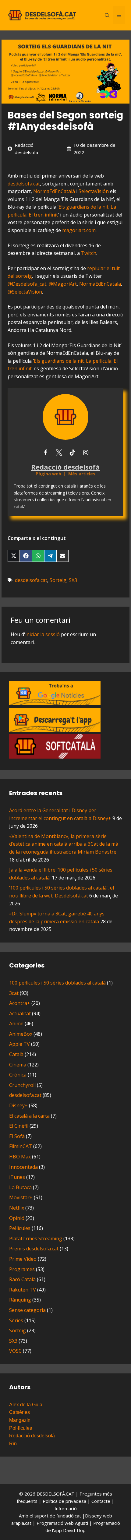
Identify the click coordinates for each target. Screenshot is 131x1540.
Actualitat (20, 1013)
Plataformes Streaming (35, 1238)
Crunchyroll (22, 1085)
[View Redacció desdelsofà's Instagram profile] (85, 452)
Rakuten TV (22, 1289)
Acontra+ (19, 1003)
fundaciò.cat (68, 1516)
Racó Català (22, 1279)
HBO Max (20, 1156)
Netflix (16, 1207)
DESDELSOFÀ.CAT (55, 1494)
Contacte (101, 1501)
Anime (16, 1023)
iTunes (17, 1177)
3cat (14, 993)
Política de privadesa (65, 1501)
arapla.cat (21, 1523)
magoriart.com (79, 230)
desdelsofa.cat (24, 183)
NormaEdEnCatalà (54, 191)
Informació (66, 1508)
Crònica (18, 1074)
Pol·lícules (20, 1428)
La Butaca (20, 1187)
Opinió (16, 1218)
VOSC (15, 1351)
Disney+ (18, 1105)
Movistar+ (21, 1197)
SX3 (73, 580)
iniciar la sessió (42, 634)
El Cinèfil (18, 1125)
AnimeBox (20, 1034)
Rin (13, 1443)
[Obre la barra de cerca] (107, 15)
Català (16, 1054)
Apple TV (19, 1044)
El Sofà (17, 1136)
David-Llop (74, 1530)
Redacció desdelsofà (32, 1435)
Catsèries (19, 1412)
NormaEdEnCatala (100, 283)
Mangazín (19, 1420)
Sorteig (58, 580)
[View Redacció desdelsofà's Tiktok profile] (72, 452)
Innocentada (23, 1167)
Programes (22, 1269)
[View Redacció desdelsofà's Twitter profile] (59, 452)
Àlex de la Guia (25, 1404)
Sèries (16, 1320)
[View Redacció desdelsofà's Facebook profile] (45, 452)
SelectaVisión (94, 191)
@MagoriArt (63, 283)
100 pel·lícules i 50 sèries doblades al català (57, 982)
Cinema (17, 1064)
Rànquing (20, 1299)
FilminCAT (20, 1146)
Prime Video (23, 1259)
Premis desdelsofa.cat (33, 1248)
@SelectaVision (25, 291)
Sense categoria (27, 1310)
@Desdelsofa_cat (27, 283)
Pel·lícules (19, 1228)
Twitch (88, 253)
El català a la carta (29, 1115)
